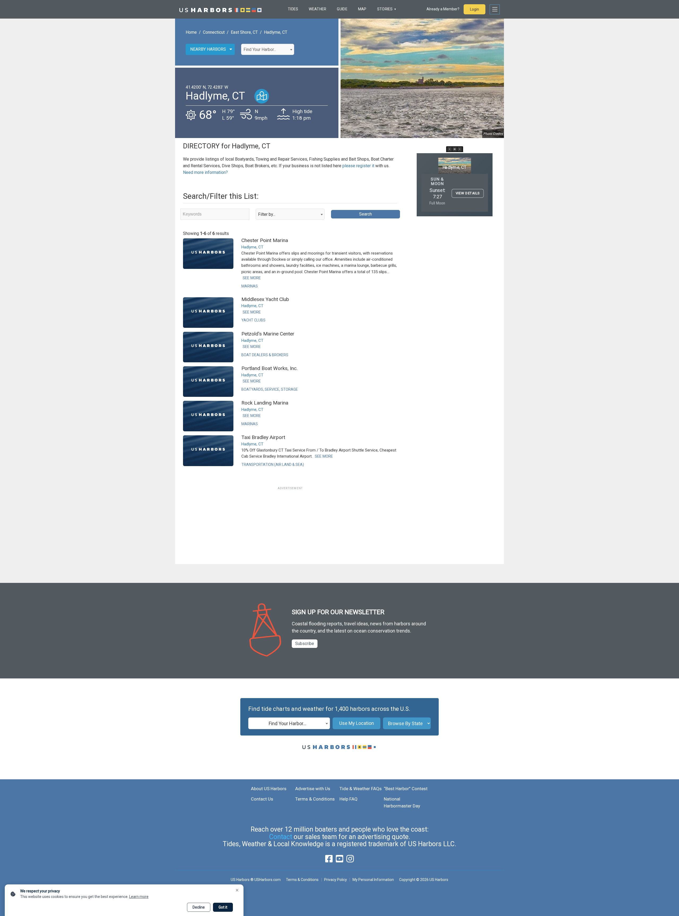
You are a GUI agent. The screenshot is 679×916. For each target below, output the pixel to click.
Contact (280, 837)
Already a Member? (442, 9)
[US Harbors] (220, 9)
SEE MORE (252, 278)
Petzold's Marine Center (267, 334)
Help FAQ (349, 799)
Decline (199, 907)
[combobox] (267, 49)
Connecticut (214, 32)
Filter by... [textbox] (266, 214)
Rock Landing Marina (264, 403)
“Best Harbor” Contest (406, 788)
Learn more (139, 897)
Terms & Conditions (315, 799)
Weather (317, 9)
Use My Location (356, 723)
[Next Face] (460, 149)
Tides (293, 9)
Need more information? (205, 172)
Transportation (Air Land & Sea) (272, 464)
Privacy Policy (335, 879)
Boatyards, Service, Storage (269, 389)
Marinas (249, 286)
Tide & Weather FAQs (361, 788)
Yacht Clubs (253, 320)
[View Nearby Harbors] (261, 96)
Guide (342, 9)
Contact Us (262, 799)
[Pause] (454, 149)
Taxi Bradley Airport (263, 437)
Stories (385, 9)
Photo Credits (493, 134)
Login (474, 9)
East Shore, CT (244, 32)
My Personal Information (373, 879)
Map (362, 9)
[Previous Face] (449, 149)
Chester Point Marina (264, 240)
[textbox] (267, 49)
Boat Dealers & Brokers (264, 355)
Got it (223, 907)
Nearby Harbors (208, 49)
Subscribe (304, 643)
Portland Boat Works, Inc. (269, 368)
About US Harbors (268, 788)
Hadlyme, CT (275, 32)
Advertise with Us (312, 788)
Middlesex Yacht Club (265, 299)
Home (191, 32)
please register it (358, 165)
